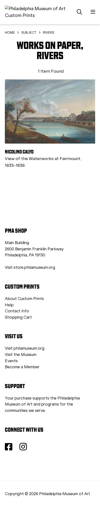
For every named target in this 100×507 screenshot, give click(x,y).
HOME (10, 32)
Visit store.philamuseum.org (30, 267)
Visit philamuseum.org (24, 348)
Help (9, 305)
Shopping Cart (18, 317)
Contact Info (17, 311)
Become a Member (22, 367)
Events (11, 361)
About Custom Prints (24, 298)
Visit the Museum (20, 354)
